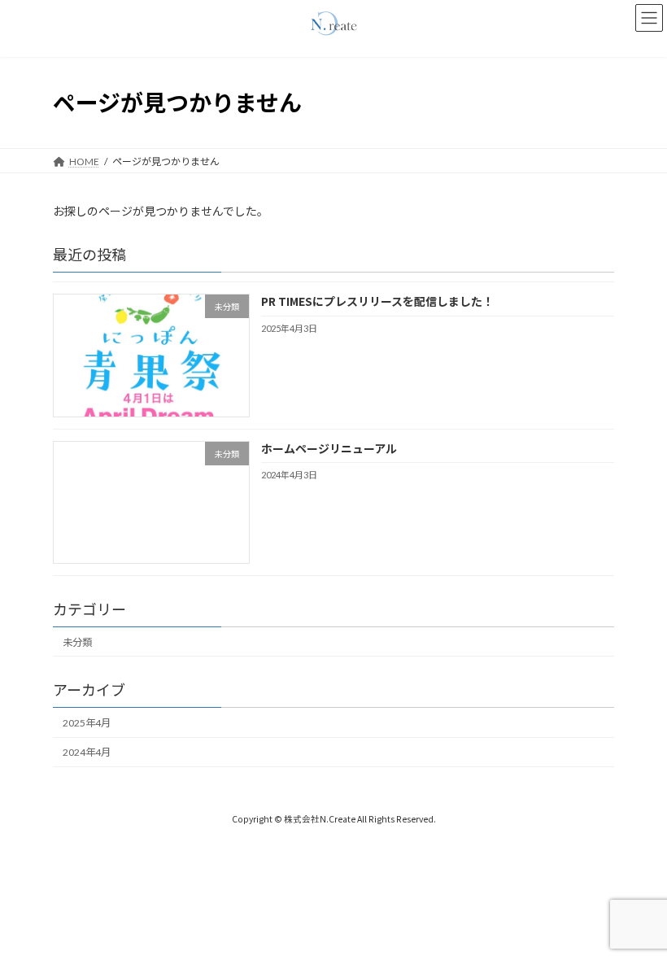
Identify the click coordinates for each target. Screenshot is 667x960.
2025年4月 (87, 723)
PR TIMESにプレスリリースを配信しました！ (377, 301)
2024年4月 (87, 752)
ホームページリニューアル (329, 447)
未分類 (77, 641)
